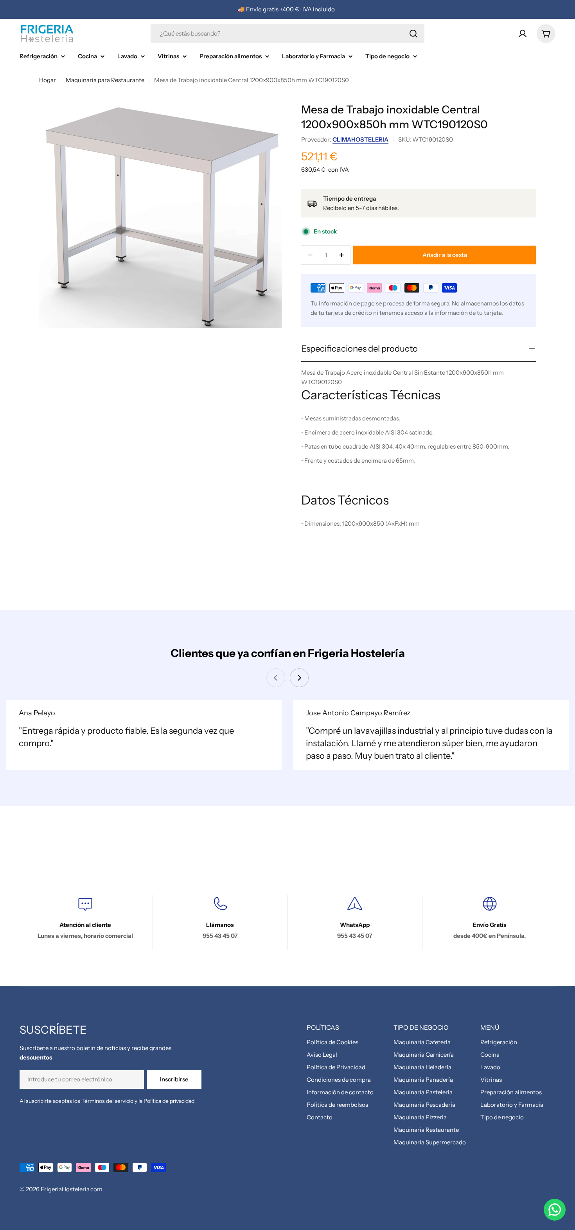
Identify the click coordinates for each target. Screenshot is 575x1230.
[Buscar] (413, 33)
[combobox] (287, 33)
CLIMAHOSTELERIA (360, 139)
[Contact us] (555, 1210)
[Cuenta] (522, 33)
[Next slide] (299, 677)
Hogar (47, 80)
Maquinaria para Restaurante (105, 80)
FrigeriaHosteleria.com (71, 1189)
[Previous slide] (275, 677)
